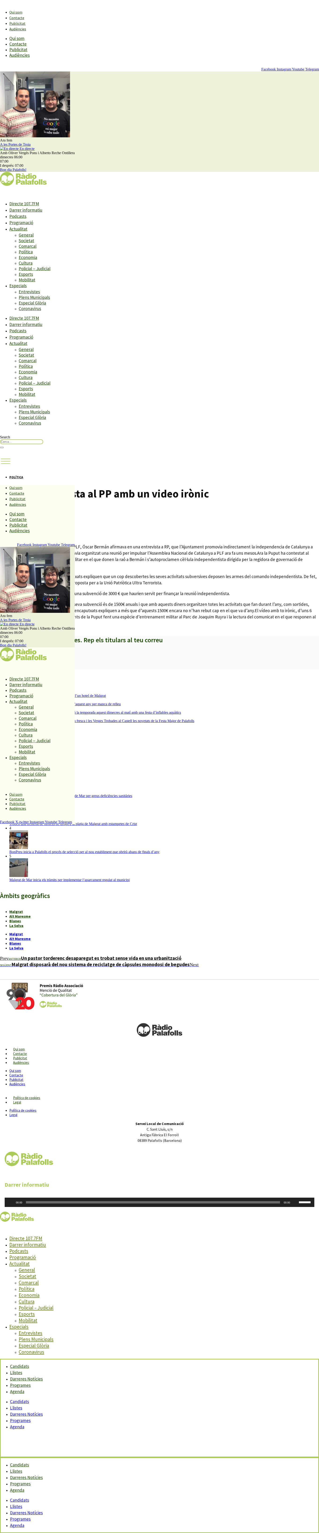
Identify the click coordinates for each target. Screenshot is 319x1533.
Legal (17, 1102)
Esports (26, 274)
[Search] (2, 447)
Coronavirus (30, 308)
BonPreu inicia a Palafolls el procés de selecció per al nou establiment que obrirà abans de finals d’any (84, 852)
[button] (5, 461)
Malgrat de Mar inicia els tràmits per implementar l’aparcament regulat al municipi (69, 880)
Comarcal (27, 246)
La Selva (16, 925)
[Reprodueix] (10, 1202)
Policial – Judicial (34, 268)
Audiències (17, 29)
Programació (21, 222)
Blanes (15, 921)
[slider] (305, 1202)
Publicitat (17, 23)
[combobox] (21, 441)
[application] (159, 1202)
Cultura (25, 263)
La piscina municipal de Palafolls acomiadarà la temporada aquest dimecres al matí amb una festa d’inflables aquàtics (95, 712)
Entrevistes (29, 292)
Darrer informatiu (25, 210)
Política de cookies (26, 1098)
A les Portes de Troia (15, 144)
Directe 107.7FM (24, 203)
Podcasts (17, 216)
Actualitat (18, 229)
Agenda (17, 1391)
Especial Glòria (32, 303)
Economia (28, 257)
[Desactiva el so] (295, 1202)
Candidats (19, 1401)
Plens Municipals (34, 297)
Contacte (16, 17)
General (26, 235)
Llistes (16, 1408)
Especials (18, 285)
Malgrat (16, 911)
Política (26, 252)
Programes (20, 1420)
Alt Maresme (20, 916)
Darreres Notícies (26, 1414)
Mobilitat (27, 280)
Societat (26, 240)
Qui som (15, 12)
